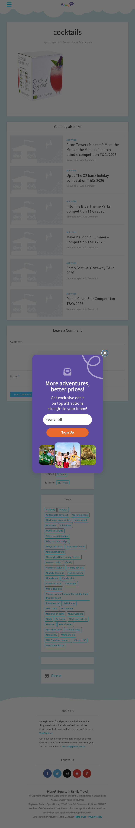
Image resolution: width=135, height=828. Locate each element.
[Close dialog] (105, 353)
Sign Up (67, 432)
